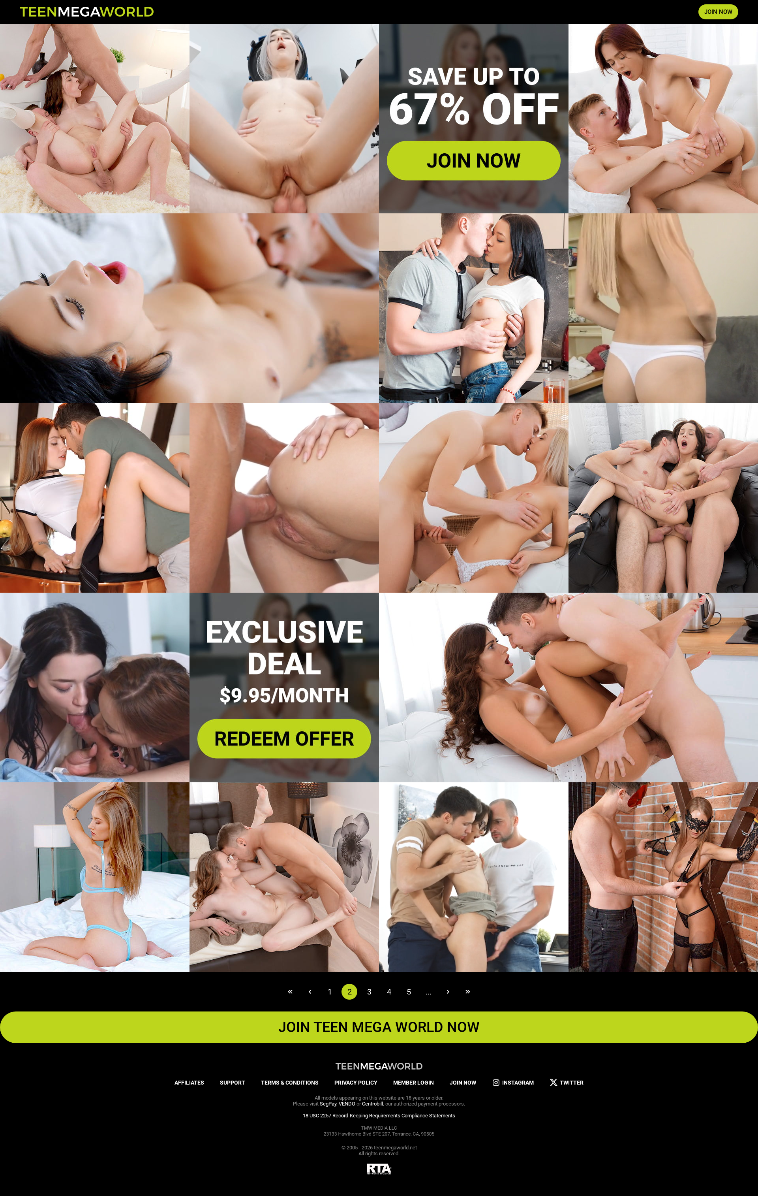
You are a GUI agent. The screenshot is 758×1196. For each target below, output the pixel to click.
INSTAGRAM (518, 1082)
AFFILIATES (189, 1082)
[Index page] (87, 12)
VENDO (347, 1104)
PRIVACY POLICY (355, 1082)
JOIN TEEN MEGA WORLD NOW (379, 1027)
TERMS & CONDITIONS (290, 1082)
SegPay (328, 1104)
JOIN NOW (718, 11)
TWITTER (572, 1082)
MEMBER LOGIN (413, 1082)
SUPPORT (232, 1082)
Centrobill (372, 1104)
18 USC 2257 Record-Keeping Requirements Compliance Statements (379, 1116)
